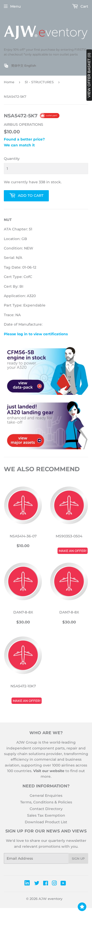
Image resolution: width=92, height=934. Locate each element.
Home (9, 82)
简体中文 (17, 65)
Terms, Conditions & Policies (46, 802)
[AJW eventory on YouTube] (63, 884)
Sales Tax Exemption (46, 815)
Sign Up (78, 858)
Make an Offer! (72, 551)
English (30, 65)
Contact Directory (46, 808)
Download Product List (46, 822)
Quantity (12, 158)
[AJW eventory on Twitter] (36, 884)
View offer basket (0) (89, 75)
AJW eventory (50, 899)
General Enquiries (46, 795)
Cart (83, 6)
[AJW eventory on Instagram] (54, 884)
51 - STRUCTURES (39, 82)
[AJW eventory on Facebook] (45, 884)
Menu (15, 6)
